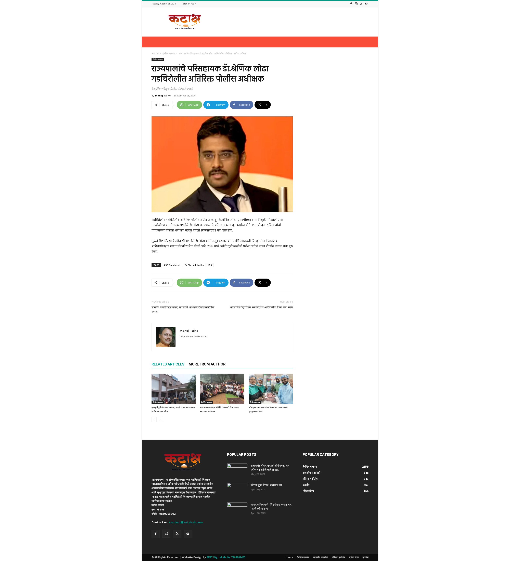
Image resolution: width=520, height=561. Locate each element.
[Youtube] (366, 3)
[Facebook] (351, 3)
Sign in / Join (189, 4)
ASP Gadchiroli (172, 265)
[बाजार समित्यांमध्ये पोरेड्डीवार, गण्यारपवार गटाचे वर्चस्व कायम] (237, 510)
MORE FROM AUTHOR (207, 364)
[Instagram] (356, 3)
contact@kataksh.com (186, 522)
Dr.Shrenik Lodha (194, 265)
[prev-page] (154, 419)
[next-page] (160, 419)
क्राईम (365, 557)
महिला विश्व (354, 557)
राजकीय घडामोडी (320, 557)
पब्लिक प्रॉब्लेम (338, 557)
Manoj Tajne (163, 95)
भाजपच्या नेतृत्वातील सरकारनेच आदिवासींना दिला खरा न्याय (261, 307)
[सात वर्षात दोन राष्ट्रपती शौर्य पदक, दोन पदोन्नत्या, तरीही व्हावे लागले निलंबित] (237, 471)
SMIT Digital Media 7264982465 (226, 557)
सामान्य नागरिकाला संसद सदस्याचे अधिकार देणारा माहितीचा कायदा (183, 309)
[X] (361, 3)
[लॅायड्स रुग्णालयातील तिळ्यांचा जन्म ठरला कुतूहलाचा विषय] (271, 389)
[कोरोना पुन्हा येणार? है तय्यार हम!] (237, 490)
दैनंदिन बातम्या (168, 53)
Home (155, 53)
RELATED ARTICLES (168, 364)
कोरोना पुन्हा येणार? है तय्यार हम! (266, 485)
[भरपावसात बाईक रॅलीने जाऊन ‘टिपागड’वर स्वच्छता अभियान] (222, 389)
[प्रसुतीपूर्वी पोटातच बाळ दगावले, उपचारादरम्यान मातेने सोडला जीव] (174, 389)
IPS (210, 265)
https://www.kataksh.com (193, 336)
